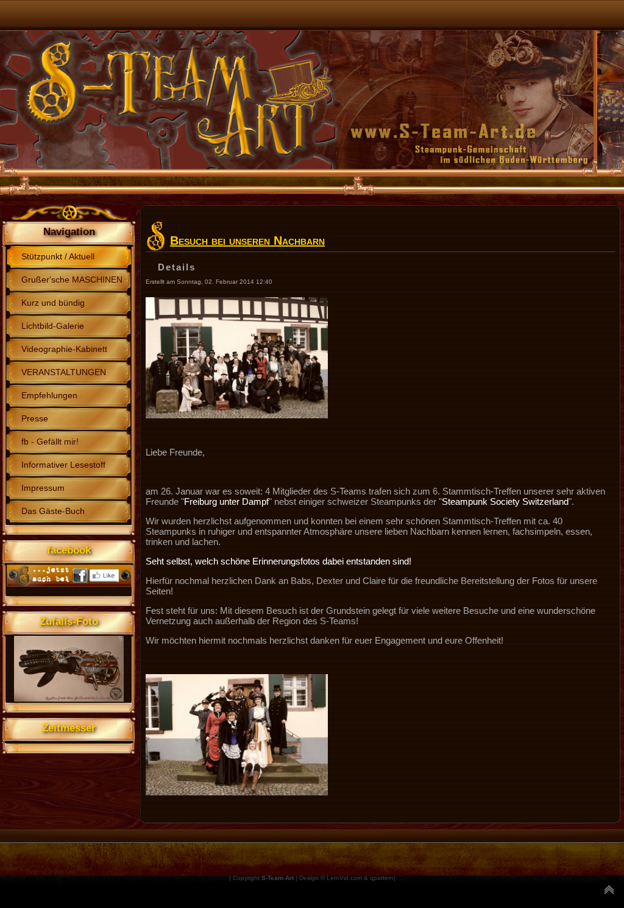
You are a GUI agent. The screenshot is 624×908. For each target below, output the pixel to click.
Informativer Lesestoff (63, 465)
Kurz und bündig (53, 303)
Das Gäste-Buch (53, 511)
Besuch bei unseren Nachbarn (247, 240)
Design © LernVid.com (330, 878)
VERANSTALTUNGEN (63, 372)
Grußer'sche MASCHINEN (71, 279)
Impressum (43, 488)
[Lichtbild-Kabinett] (237, 415)
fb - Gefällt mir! (50, 441)
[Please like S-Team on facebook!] (69, 583)
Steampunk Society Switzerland (505, 501)
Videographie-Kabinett (64, 349)
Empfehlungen (49, 395)
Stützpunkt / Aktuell (57, 256)
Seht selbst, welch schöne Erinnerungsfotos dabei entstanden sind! (278, 561)
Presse (34, 418)
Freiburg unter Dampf (226, 501)
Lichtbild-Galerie (52, 326)
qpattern (382, 878)
